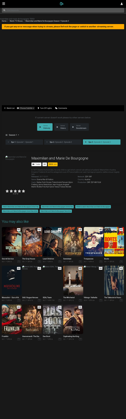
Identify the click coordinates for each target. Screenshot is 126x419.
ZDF (86, 177)
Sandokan (67, 259)
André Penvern (62, 182)
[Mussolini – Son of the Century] (12, 280)
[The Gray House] (32, 241)
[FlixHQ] (63, 4)
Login (121, 3)
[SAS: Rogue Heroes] (32, 280)
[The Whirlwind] (73, 280)
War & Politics (47, 179)
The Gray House (28, 259)
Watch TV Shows (16, 21)
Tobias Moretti (65, 187)
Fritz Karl (45, 187)
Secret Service (8, 259)
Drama (39, 179)
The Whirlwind (69, 297)
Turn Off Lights (46, 108)
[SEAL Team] (53, 280)
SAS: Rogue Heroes (30, 297)
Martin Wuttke (36, 187)
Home (4, 21)
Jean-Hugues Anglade (60, 185)
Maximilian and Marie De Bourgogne (59, 158)
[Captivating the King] (73, 319)
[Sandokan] (73, 241)
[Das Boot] (53, 319)
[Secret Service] (12, 241)
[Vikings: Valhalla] (94, 280)
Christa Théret (51, 182)
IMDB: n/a (52, 164)
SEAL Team (47, 297)
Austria (87, 179)
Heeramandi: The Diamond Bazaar (36, 336)
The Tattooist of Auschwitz (114, 297)
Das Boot (46, 336)
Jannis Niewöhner (45, 185)
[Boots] (114, 241)
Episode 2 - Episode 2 (61, 142)
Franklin (5, 336)
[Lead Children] (53, 241)
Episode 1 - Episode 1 (22, 142)
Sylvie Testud (54, 187)
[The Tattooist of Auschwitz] (114, 280)
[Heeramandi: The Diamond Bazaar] (32, 319)
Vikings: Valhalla (90, 297)
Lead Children (48, 259)
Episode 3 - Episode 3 (100, 142)
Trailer (37, 164)
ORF (90, 177)
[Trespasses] (94, 241)
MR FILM (97, 182)
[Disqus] (63, 374)
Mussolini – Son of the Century (14, 297)
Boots (106, 259)
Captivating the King (71, 336)
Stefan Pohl (41, 182)
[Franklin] (12, 319)
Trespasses (88, 259)
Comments (62, 108)
